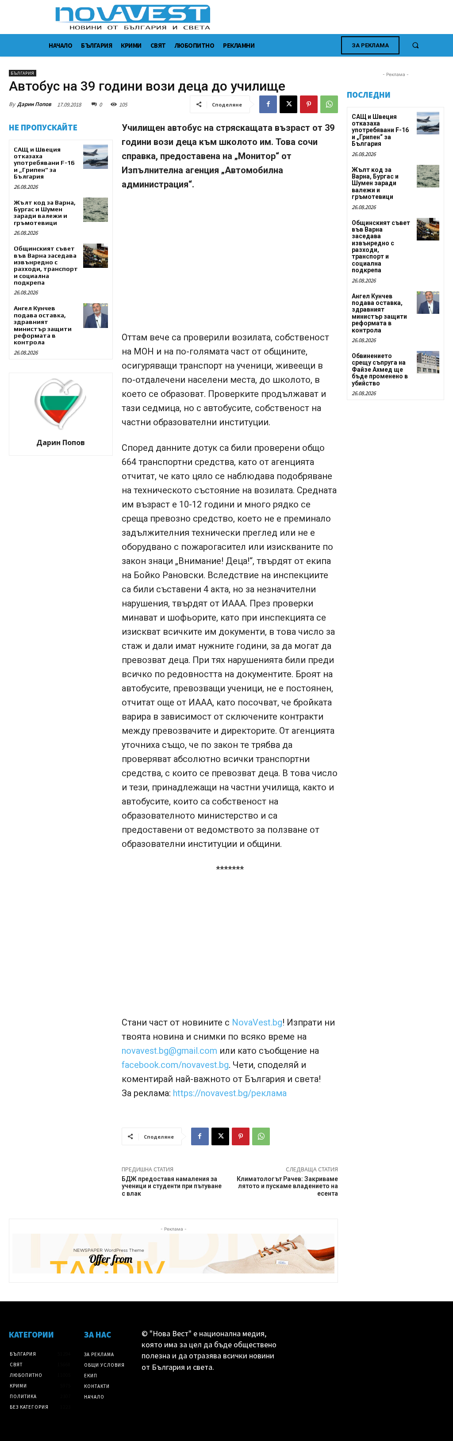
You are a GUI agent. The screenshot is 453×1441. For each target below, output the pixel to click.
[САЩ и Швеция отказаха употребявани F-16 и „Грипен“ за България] (95, 157)
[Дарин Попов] (60, 404)
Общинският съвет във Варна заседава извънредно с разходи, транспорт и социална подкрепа (46, 265)
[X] (288, 104)
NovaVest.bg (257, 1022)
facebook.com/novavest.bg (175, 1065)
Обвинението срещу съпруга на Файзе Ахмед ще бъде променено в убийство (380, 369)
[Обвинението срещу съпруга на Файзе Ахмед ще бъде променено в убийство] (428, 362)
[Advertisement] (230, 265)
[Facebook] (268, 104)
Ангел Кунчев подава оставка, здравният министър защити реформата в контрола (43, 325)
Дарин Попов (34, 104)
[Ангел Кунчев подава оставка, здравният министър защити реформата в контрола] (95, 315)
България (23, 73)
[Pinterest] (309, 104)
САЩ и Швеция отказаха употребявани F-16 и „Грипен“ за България (44, 163)
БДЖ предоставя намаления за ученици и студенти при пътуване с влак (172, 1186)
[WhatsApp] (329, 104)
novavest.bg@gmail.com (170, 1050)
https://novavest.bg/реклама (230, 1093)
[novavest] (249, 17)
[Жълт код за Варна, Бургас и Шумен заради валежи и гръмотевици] (95, 210)
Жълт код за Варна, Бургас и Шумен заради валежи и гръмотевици (45, 212)
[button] (415, 45)
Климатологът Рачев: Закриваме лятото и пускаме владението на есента (287, 1186)
